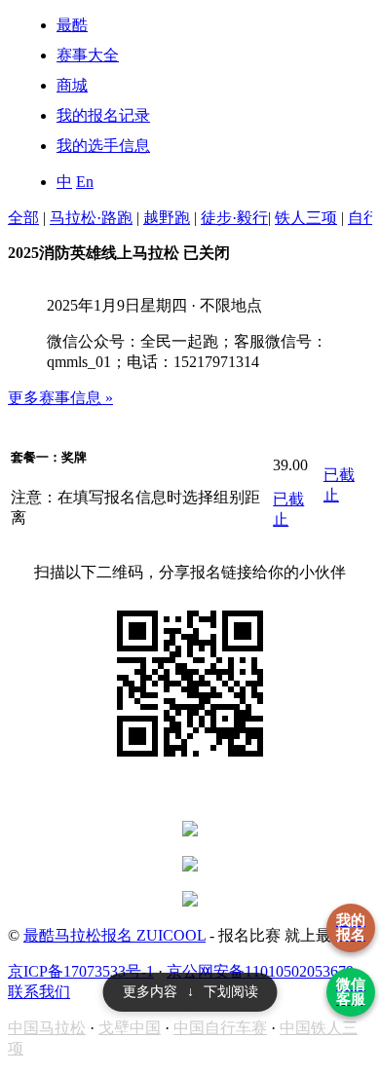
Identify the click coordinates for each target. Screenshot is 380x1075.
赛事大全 (88, 55)
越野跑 (166, 217)
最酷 (72, 25)
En (85, 181)
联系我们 (39, 991)
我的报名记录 (103, 115)
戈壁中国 (129, 1027)
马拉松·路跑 (91, 217)
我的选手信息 (103, 145)
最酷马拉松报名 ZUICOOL (114, 935)
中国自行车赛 (220, 1027)
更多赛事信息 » (60, 397)
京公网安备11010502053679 (260, 971)
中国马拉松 (47, 1027)
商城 (72, 85)
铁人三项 (306, 217)
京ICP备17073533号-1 (81, 971)
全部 (23, 217)
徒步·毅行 (234, 217)
